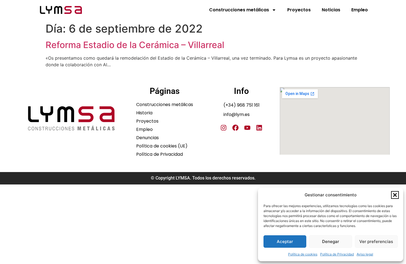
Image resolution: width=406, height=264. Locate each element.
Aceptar (285, 241)
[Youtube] (247, 128)
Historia (144, 113)
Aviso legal (365, 254)
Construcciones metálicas (239, 10)
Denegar (330, 241)
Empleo (359, 10)
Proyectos (299, 10)
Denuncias (147, 138)
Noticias (331, 10)
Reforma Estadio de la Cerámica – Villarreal (135, 44)
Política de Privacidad (337, 254)
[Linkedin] (259, 128)
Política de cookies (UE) (162, 146)
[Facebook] (235, 128)
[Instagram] (223, 128)
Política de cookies (302, 254)
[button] (395, 195)
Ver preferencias (376, 241)
